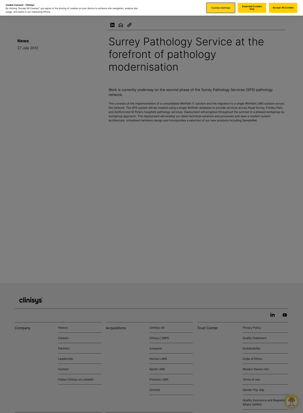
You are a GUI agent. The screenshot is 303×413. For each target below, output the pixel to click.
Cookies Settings (220, 7)
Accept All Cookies (283, 7)
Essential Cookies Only (252, 8)
